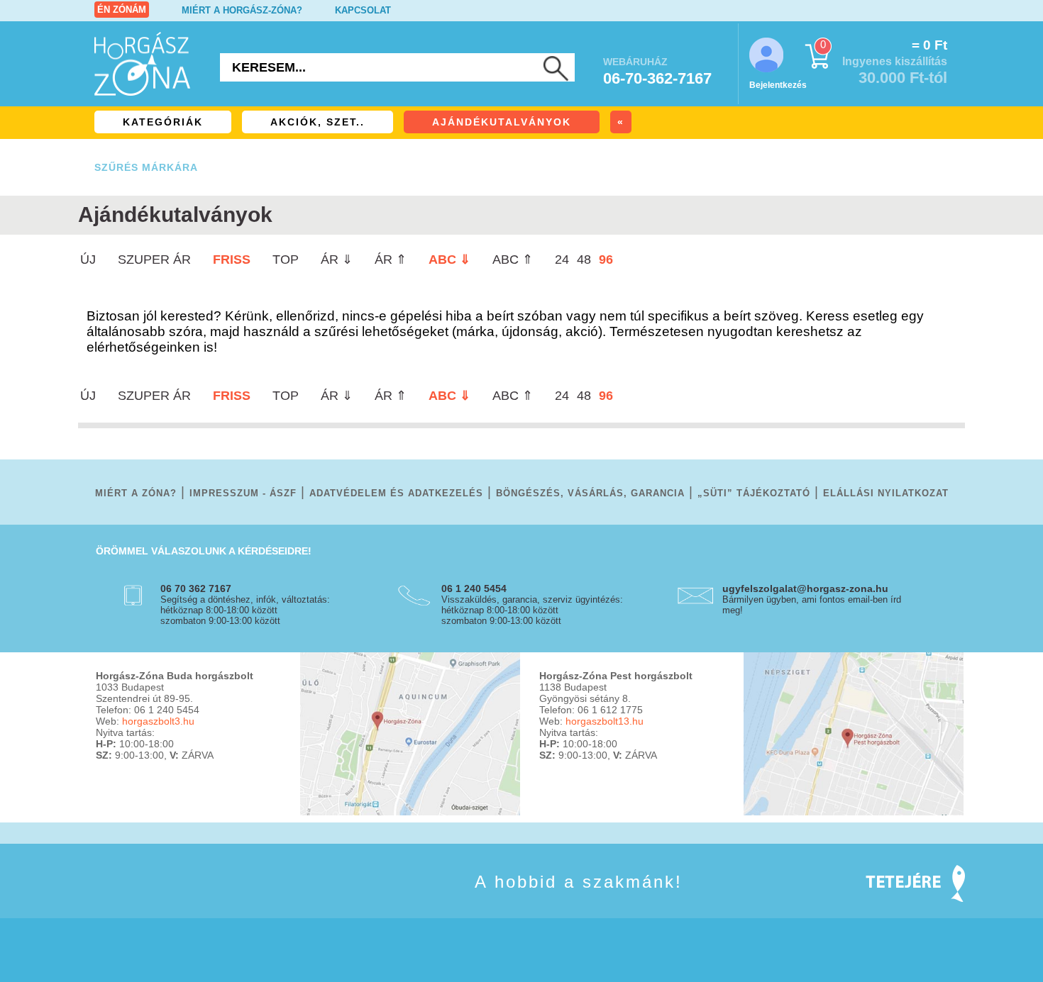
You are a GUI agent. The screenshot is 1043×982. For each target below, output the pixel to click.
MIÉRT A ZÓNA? (136, 493)
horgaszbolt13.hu (604, 721)
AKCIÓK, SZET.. (317, 122)
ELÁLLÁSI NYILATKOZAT (886, 493)
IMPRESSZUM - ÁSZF (243, 493)
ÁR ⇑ (391, 259)
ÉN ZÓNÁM (121, 9)
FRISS (231, 259)
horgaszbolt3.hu (158, 721)
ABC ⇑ (512, 259)
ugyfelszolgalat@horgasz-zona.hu (805, 588)
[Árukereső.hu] (131, 902)
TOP (285, 259)
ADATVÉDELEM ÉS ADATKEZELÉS (396, 493)
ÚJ (88, 259)
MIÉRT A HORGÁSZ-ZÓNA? (242, 10)
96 (606, 259)
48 (584, 259)
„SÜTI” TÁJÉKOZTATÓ (753, 493)
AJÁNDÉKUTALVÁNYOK (501, 122)
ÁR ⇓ (337, 259)
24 (562, 259)
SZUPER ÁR (154, 259)
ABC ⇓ (449, 259)
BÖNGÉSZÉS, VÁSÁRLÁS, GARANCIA (590, 493)
